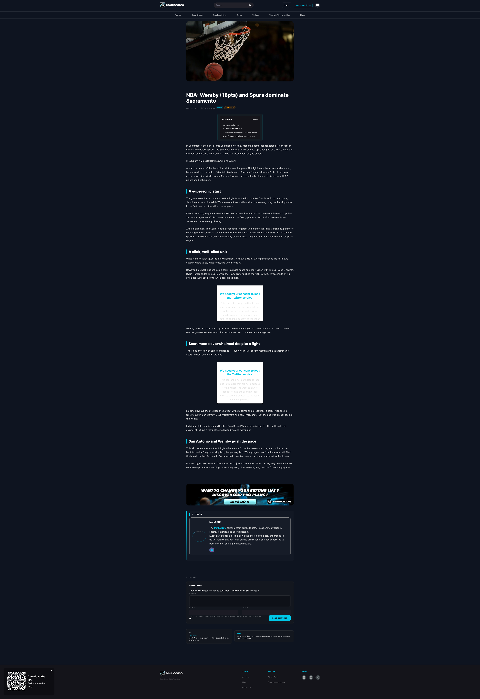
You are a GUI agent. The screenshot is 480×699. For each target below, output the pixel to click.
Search (250, 5)
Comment (194, 593)
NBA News (230, 108)
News (219, 108)
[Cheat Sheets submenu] (203, 15)
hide (255, 119)
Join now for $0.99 (303, 5)
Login (286, 5)
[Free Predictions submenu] (227, 15)
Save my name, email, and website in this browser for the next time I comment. (227, 616)
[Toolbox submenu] (260, 15)
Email (245, 608)
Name (192, 608)
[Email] (211, 549)
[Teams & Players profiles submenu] (291, 15)
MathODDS (210, 108)
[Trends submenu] (182, 15)
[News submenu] (243, 15)
